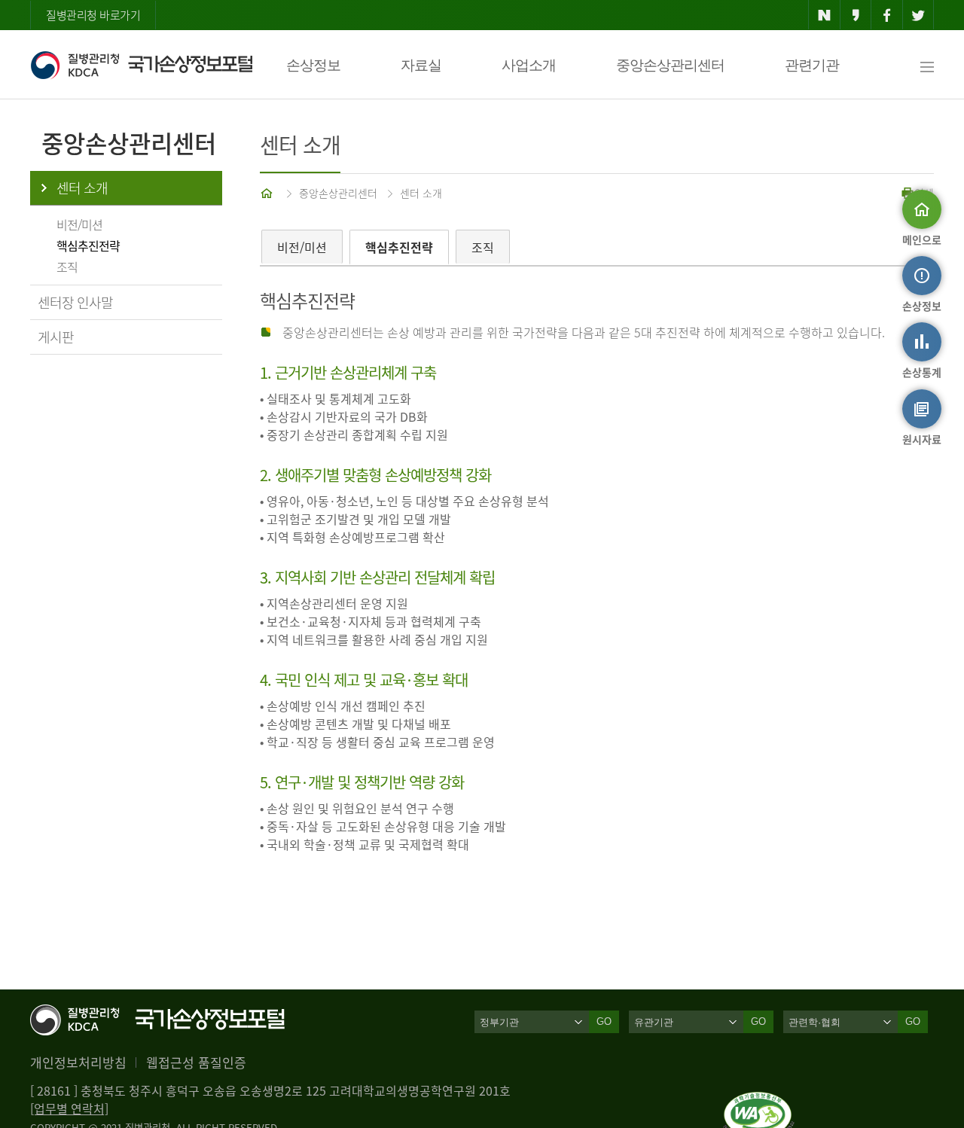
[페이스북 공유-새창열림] (886, 15)
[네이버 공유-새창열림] (824, 15)
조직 (67, 267)
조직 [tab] (482, 247)
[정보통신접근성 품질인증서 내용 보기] (759, 1101)
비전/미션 (79, 224)
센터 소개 (82, 188)
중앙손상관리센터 (670, 65)
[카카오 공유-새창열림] (855, 15)
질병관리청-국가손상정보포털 (141, 64)
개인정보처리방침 (78, 1062)
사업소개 (529, 65)
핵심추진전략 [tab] (399, 247)
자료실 (421, 65)
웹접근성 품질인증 (196, 1062)
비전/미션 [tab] (302, 247)
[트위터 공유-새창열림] (918, 15)
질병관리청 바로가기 (93, 15)
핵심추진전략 (88, 245)
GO (604, 1021)
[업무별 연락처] (69, 1108)
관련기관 (812, 65)
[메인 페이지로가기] (268, 192)
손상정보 (313, 65)
